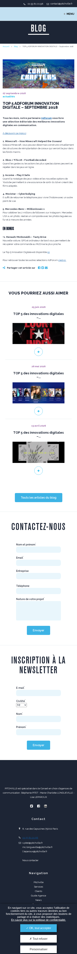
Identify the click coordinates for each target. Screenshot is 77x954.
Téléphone (22, 585)
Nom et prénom (26, 544)
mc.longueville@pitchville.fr (37, 847)
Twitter (42, 267)
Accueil (6, 46)
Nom (19, 713)
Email (46, 267)
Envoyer (38, 630)
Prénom (21, 727)
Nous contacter (30, 860)
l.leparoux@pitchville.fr (34, 851)
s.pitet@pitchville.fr (32, 843)
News (38, 900)
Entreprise (22, 571)
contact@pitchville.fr (61, 3)
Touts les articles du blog (38, 497)
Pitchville (39, 882)
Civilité (21, 701)
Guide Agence (38, 895)
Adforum (46, 118)
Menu (70, 13)
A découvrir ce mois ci (14, 133)
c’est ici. (62, 260)
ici (48, 252)
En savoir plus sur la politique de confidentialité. (38, 919)
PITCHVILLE (17, 14)
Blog (16, 46)
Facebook (39, 267)
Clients (38, 891)
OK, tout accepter (39, 928)
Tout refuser (39, 938)
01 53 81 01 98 (35, 3)
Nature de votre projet (30, 599)
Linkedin (45, 806)
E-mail (20, 687)
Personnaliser (38, 949)
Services (38, 886)
